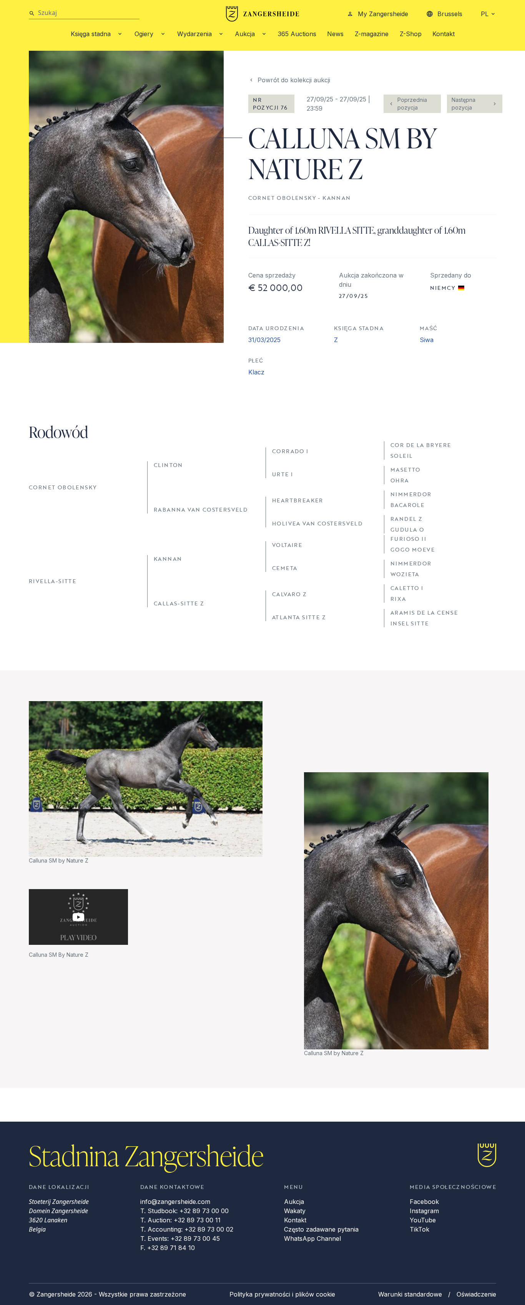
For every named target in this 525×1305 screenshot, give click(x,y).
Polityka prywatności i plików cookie (282, 1294)
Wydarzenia (194, 34)
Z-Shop (411, 34)
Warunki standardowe (410, 1294)
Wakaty (295, 1211)
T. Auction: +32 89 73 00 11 (180, 1220)
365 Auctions (297, 34)
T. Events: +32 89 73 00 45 (180, 1238)
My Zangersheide (383, 14)
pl (484, 14)
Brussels (449, 14)
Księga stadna (91, 34)
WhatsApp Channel (312, 1238)
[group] (145, 782)
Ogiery (144, 34)
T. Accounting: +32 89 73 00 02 (186, 1229)
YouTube (423, 1220)
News (335, 34)
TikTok (419, 1229)
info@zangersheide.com (175, 1201)
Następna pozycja (463, 103)
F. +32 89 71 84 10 (167, 1248)
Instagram (424, 1211)
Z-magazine (372, 34)
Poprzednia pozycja (412, 103)
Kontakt (443, 34)
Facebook (424, 1201)
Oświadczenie (476, 1294)
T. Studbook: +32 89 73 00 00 (184, 1211)
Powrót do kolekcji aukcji (294, 80)
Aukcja (245, 34)
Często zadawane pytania (321, 1229)
